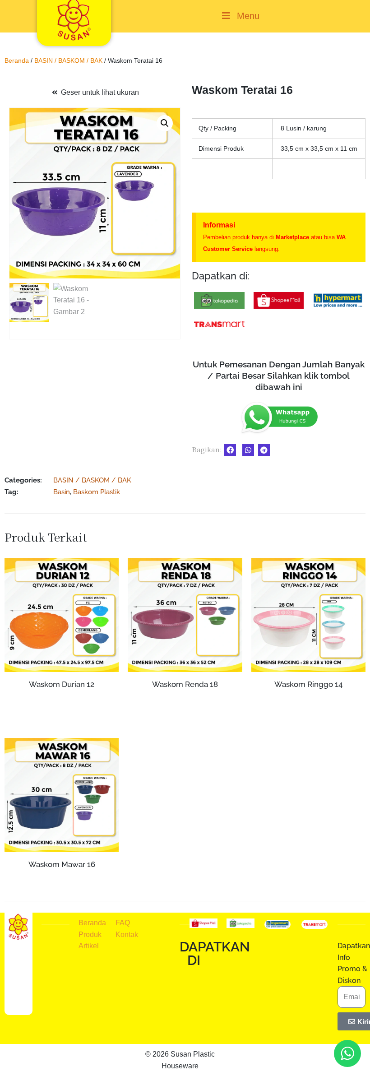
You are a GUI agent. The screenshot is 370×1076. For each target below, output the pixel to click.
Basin (61, 492)
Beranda (17, 60)
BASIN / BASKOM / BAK (68, 60)
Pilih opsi (308, 716)
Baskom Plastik (96, 492)
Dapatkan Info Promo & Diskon (354, 963)
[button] (165, 123)
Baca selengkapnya (61, 701)
